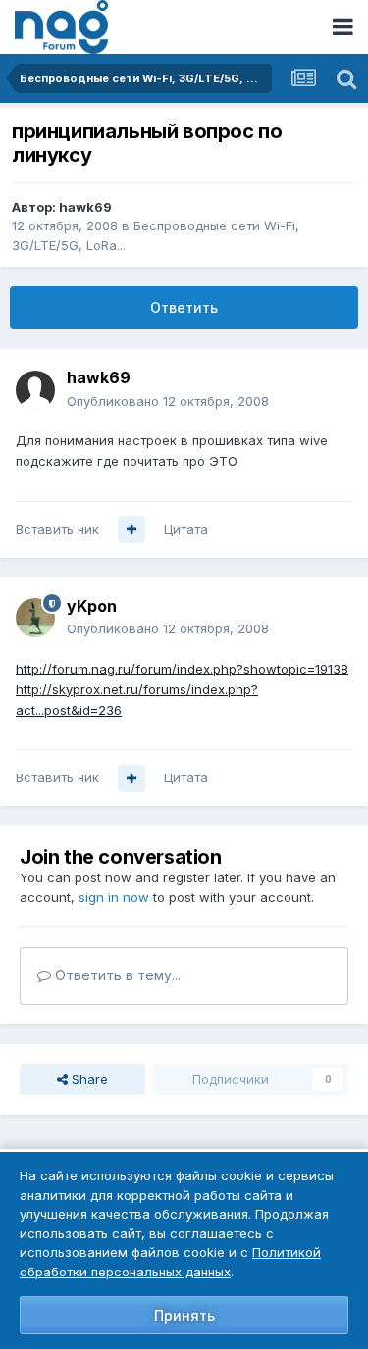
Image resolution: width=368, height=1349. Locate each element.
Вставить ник (57, 529)
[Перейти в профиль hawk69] (35, 390)
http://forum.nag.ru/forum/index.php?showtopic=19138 (182, 668)
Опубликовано (168, 401)
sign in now (114, 897)
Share (88, 1079)
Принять (184, 1315)
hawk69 (85, 207)
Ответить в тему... (116, 975)
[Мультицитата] (131, 529)
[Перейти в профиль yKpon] (35, 617)
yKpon (92, 606)
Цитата (186, 529)
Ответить (184, 307)
